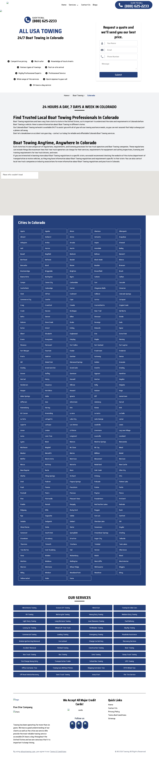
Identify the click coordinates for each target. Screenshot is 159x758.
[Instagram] (72, 725)
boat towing (78, 95)
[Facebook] (85, 725)
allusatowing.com (28, 751)
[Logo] (27, 5)
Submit (118, 75)
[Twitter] (79, 725)
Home (66, 95)
